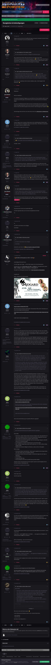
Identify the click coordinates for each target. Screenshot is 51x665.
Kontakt (15, 656)
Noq (7, 226)
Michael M (7, 54)
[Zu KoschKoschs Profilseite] (7, 70)
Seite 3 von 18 (29, 33)
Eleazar (7, 519)
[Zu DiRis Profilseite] (7, 550)
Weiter (22, 33)
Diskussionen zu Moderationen (42, 111)
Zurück (5, 33)
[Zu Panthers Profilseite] (7, 137)
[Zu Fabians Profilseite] (7, 352)
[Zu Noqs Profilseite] (7, 223)
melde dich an (39, 630)
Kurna (7, 402)
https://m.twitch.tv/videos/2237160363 (33, 247)
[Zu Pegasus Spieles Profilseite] (3, 26)
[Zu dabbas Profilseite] (7, 427)
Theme (27, 656)
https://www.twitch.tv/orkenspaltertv (38, 270)
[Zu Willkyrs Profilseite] (7, 38)
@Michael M (17, 199)
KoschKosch (7, 74)
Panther (26, 52)
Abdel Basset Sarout (8, 211)
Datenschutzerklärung (9, 656)
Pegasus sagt (20, 26)
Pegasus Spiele (6, 26)
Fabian (7, 356)
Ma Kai (7, 157)
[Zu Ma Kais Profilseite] (7, 154)
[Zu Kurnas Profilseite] (7, 398)
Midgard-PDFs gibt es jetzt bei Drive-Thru (10, 19)
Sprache (3, 656)
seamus (7, 125)
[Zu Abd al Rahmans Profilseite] (7, 90)
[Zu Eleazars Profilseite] (7, 515)
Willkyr (7, 41)
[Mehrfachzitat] (14, 45)
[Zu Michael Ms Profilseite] (7, 51)
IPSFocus (30, 656)
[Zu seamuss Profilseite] (7, 122)
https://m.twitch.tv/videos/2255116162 (21, 306)
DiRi (7, 553)
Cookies (19, 656)
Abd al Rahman (7, 94)
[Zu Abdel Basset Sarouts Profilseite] (7, 208)
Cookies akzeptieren (45, 661)
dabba (7, 430)
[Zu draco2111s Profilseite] (7, 585)
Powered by (44, 656)
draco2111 (7, 588)
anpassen (15, 662)
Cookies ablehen (35, 661)
